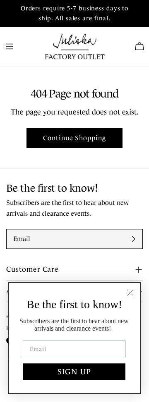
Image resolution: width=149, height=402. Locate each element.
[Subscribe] (133, 239)
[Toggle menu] (9, 46)
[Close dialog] (130, 292)
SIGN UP (74, 372)
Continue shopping (74, 137)
